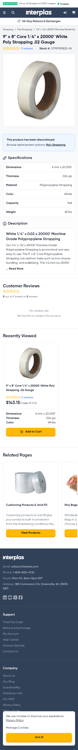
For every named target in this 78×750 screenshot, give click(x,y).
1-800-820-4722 (23, 572)
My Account (11, 634)
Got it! (39, 737)
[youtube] (10, 597)
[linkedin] (5, 597)
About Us (9, 675)
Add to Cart (33, 431)
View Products (30, 532)
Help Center (11, 639)
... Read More (14, 268)
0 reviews (27, 48)
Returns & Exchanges (16, 628)
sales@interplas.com (24, 566)
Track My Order (13, 622)
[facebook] (20, 597)
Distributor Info (12, 693)
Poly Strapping (55, 145)
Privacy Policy (11, 705)
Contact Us (10, 651)
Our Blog (9, 681)
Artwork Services (13, 645)
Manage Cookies (17, 727)
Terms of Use (11, 711)
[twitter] (15, 597)
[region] (39, 90)
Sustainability (11, 687)
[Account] (65, 12)
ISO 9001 (8, 699)
